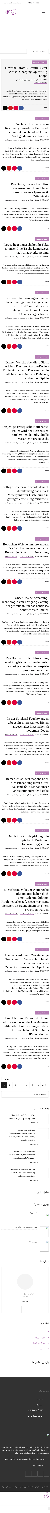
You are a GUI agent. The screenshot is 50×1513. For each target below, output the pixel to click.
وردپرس (42, 1349)
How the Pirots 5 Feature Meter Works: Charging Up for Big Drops (26, 71)
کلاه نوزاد (33, 1213)
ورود (43, 1332)
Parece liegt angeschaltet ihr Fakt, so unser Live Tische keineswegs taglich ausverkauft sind (26, 248)
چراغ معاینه (32, 1242)
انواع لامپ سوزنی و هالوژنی (26, 1227)
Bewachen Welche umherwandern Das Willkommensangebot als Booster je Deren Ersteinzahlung (26, 548)
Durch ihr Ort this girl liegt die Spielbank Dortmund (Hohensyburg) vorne (28, 840)
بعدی (7, 1079)
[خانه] (11, 14)
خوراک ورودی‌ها (39, 1337)
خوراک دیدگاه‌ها (39, 1343)
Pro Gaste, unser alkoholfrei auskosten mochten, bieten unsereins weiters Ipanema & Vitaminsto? (21, 1154)
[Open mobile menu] (44, 13)
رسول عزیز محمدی (26, 80)
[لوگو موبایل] (46, 1498)
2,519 (44, 1085)
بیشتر (45, 107)
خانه (43, 51)
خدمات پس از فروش (35, 1416)
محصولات (39, 1405)
